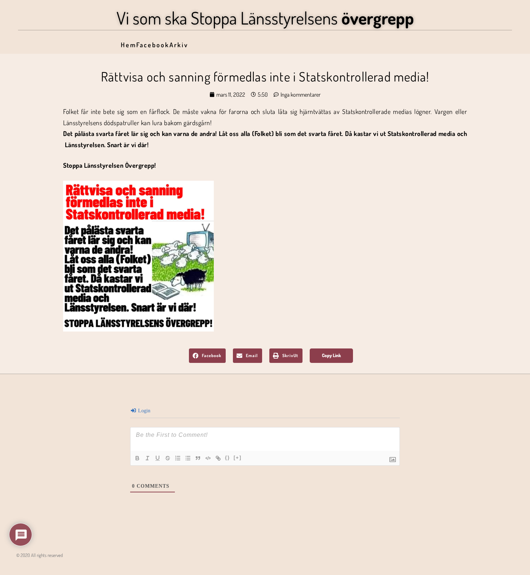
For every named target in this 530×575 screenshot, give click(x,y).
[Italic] (147, 458)
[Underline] (158, 458)
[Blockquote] (198, 458)
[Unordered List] (188, 458)
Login (143, 410)
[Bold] (137, 458)
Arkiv (178, 45)
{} (227, 457)
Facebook (152, 45)
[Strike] (168, 458)
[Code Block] (208, 458)
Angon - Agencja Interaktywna (32, 566)
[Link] (218, 458)
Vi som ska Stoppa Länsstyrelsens (265, 17)
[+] (238, 457)
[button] (207, 355)
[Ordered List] (178, 458)
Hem (128, 45)
